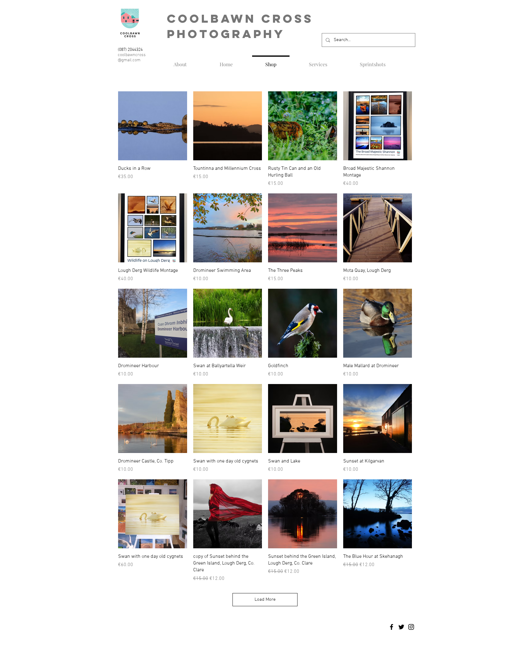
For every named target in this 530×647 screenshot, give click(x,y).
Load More (265, 599)
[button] (318, 61)
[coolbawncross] (391, 627)
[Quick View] (152, 125)
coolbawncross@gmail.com (132, 57)
